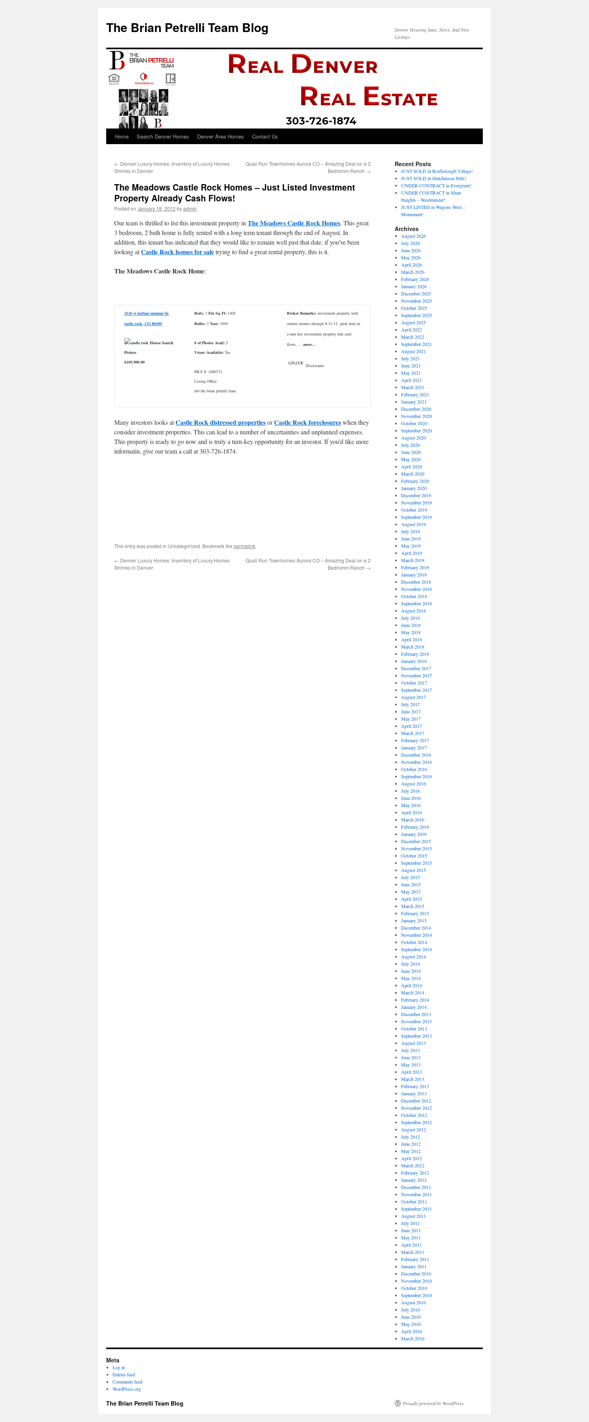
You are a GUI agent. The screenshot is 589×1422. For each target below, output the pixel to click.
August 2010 (413, 1302)
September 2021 (416, 344)
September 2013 (416, 1035)
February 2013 (415, 1086)
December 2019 (416, 495)
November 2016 (416, 762)
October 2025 (414, 308)
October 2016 (414, 769)
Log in (119, 1367)
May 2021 (411, 373)
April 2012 (411, 1158)
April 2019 (411, 553)
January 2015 (414, 920)
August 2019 (413, 524)
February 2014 (415, 999)
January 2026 (414, 286)
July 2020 (410, 445)
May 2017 (411, 718)
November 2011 (416, 1194)
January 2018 (414, 661)
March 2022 (412, 336)
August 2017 (413, 697)
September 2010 (416, 1295)
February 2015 (415, 913)
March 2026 (412, 272)
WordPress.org (127, 1389)
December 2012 (416, 1100)
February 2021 (415, 394)
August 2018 (413, 610)
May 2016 (411, 805)
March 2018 (412, 646)
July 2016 (410, 790)
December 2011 (416, 1187)
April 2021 (411, 380)
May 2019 (411, 545)
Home (122, 136)
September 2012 (416, 1122)
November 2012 (416, 1108)
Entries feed (124, 1374)
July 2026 (410, 243)
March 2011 (412, 1252)
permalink (244, 545)
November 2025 (416, 300)
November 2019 (416, 502)
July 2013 (410, 1050)
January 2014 (414, 1007)
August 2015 (413, 870)
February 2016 (415, 826)
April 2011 (411, 1244)
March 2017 (412, 733)
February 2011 (415, 1259)
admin (190, 208)
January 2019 (414, 574)
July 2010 (410, 1309)
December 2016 (416, 754)
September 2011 (416, 1208)
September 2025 (416, 315)
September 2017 (416, 690)
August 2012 (413, 1129)
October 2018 (414, 596)
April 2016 (411, 812)
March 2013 (412, 1079)
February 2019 (415, 567)
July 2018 (410, 618)
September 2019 (416, 517)
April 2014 (411, 985)
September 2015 (416, 863)
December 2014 (416, 927)
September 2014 (416, 949)
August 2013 (413, 1043)
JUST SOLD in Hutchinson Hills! (433, 178)
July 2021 (410, 358)
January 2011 (414, 1266)
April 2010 (411, 1331)
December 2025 (416, 293)
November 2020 (416, 416)
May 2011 (411, 1237)
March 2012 (412, 1165)
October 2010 (414, 1288)
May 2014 (411, 978)
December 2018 (416, 581)
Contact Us (265, 136)
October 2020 (414, 423)
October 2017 (414, 682)
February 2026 (415, 279)
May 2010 (411, 1324)
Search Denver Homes (163, 136)
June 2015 (411, 884)
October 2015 (414, 855)
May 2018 (411, 632)
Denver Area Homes (220, 136)
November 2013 (416, 1021)
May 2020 (411, 459)
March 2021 (412, 387)
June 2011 (411, 1230)
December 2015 (416, 841)
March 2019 (412, 560)
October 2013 (414, 1028)
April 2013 (411, 1072)
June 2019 (411, 538)
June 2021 (411, 365)
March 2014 (412, 992)
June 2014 (411, 971)
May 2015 (411, 891)
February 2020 (415, 481)
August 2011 (413, 1216)
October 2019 (414, 509)
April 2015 (411, 899)
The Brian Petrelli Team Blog (187, 27)
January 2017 (414, 747)
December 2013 (416, 1014)
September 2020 (416, 430)
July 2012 (410, 1136)
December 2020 (416, 409)
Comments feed (127, 1381)
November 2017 (416, 675)
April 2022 (411, 329)
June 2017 (411, 711)
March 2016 (412, 819)
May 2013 (411, 1064)
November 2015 (416, 848)
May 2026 (411, 257)
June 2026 (411, 250)
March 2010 (412, 1338)
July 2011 (410, 1223)
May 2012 (411, 1151)
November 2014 (416, 935)
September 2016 (416, 776)
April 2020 (411, 466)
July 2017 (410, 704)
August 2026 (413, 236)
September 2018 (416, 603)
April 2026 (411, 264)
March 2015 (412, 906)
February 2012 (415, 1172)
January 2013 (414, 1093)
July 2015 (410, 877)
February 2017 (415, 740)
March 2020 (412, 473)
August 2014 (413, 956)
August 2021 (413, 351)
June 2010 (411, 1317)
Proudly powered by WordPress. (434, 1403)
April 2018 (411, 639)
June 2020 (411, 452)
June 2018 (411, 625)
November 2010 (416, 1280)
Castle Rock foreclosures (307, 422)
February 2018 (415, 654)
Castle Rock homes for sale (177, 251)
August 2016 (413, 783)
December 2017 (416, 668)
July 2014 (410, 963)
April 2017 (411, 726)
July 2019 (410, 531)
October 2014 (414, 942)
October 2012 (414, 1115)
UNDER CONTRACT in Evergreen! (436, 185)
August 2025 (413, 322)
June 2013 (411, 1057)
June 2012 (411, 1144)
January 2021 (414, 401)
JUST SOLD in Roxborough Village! (437, 171)
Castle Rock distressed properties (220, 422)
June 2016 (411, 798)
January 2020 (414, 488)
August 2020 (413, 437)
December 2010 (416, 1273)
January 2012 (414, 1180)
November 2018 (416, 589)
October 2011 (414, 1201)
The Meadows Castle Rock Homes (294, 222)
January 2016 (414, 834)
